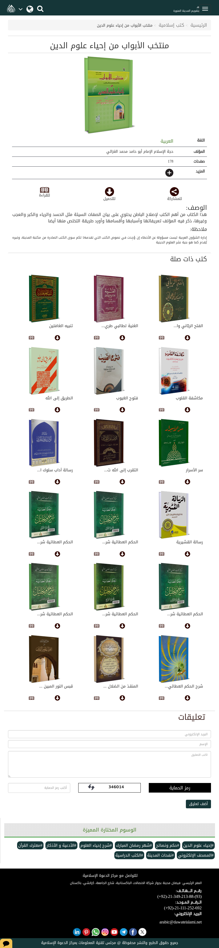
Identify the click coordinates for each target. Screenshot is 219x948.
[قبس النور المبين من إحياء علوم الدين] (44, 659)
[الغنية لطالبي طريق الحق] (109, 299)
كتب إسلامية (171, 25)
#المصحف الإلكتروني (196, 855)
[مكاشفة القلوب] (174, 371)
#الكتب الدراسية (129, 855)
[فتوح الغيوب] (109, 371)
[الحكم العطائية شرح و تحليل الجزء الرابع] (109, 587)
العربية (166, 141)
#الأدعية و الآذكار (61, 845)
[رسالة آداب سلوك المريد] (44, 443)
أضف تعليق (198, 804)
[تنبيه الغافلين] (44, 299)
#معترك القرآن (30, 845)
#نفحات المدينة (160, 855)
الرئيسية (198, 25)
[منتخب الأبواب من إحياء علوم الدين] (109, 95)
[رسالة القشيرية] (174, 515)
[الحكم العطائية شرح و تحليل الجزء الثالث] (174, 587)
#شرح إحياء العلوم (96, 845)
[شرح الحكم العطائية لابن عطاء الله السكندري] (174, 659)
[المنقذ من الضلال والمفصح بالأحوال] (109, 659)
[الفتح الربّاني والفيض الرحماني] (174, 299)
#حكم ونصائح (167, 845)
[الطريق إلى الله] (44, 371)
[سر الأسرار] (174, 443)
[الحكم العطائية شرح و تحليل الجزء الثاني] (44, 515)
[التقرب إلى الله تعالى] (109, 443)
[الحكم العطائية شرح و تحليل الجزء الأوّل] (109, 515)
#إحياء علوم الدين (198, 845)
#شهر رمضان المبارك (134, 845)
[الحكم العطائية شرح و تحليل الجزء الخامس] (44, 587)
